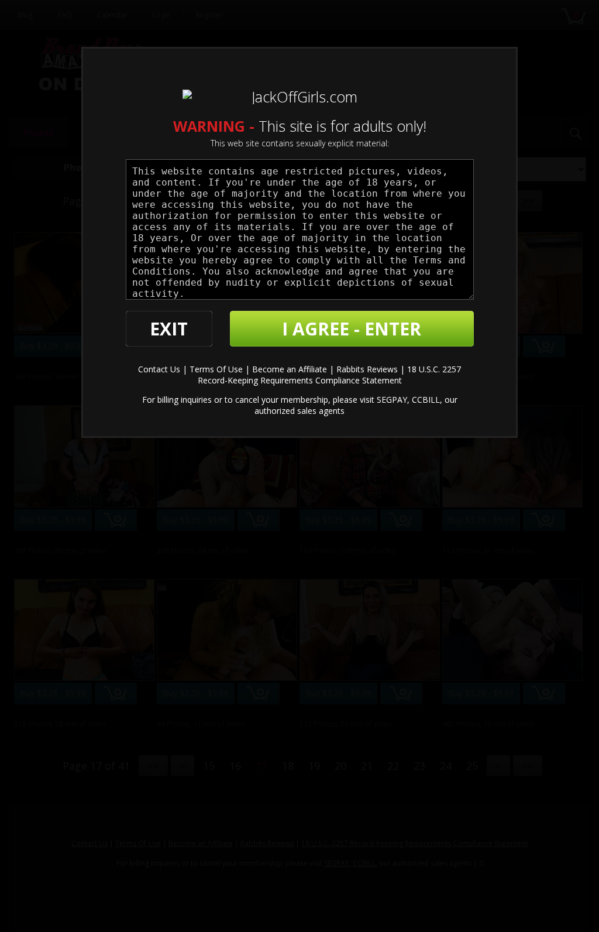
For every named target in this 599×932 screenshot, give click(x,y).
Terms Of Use (216, 369)
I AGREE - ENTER (351, 329)
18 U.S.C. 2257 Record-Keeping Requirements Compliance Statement (330, 375)
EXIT (169, 329)
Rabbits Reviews (367, 369)
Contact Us (159, 369)
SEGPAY (392, 399)
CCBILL (426, 399)
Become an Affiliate (289, 369)
